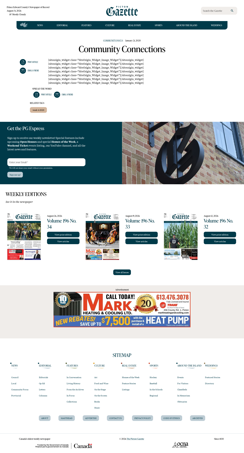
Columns (43, 395)
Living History (73, 383)
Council (14, 377)
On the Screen (100, 395)
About (44, 418)
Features (86, 25)
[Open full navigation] (24, 25)
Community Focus (113, 40)
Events (180, 377)
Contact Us (115, 418)
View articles (63, 241)
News (40, 25)
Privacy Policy (142, 418)
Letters (42, 389)
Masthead (66, 418)
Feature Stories (129, 383)
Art (95, 377)
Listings (125, 389)
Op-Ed (42, 383)
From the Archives (75, 389)
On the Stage (100, 389)
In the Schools (156, 389)
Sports (158, 25)
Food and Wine (101, 383)
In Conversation (74, 377)
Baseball (153, 383)
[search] (232, 11)
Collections (72, 401)
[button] (29, 62)
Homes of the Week (130, 377)
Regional (154, 395)
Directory (209, 383)
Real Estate (134, 25)
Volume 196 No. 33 (139, 223)
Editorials (43, 377)
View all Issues (122, 272)
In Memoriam (183, 395)
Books (97, 401)
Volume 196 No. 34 (61, 223)
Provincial (16, 395)
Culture (110, 25)
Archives (197, 418)
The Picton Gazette (135, 438)
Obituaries (182, 401)
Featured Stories (212, 377)
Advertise (91, 418)
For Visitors (182, 383)
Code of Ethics (171, 418)
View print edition (63, 234)
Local (13, 383)
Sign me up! (15, 174)
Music (97, 407)
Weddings (216, 25)
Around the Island (186, 25)
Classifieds (182, 389)
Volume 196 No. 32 (218, 223)
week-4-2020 (38, 110)
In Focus (71, 395)
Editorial (62, 25)
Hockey (153, 377)
